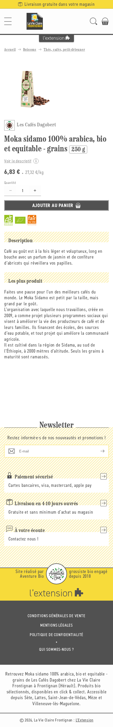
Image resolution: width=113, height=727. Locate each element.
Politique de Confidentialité (56, 634)
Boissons (29, 50)
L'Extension (85, 720)
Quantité (10, 182)
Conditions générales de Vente (56, 615)
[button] (8, 21)
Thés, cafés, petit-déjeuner (64, 50)
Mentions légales (56, 625)
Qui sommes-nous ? (56, 649)
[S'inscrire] (98, 451)
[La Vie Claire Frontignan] (35, 21)
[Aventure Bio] (56, 573)
